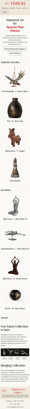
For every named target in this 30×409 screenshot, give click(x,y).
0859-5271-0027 (18, 401)
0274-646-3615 (15, 404)
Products (12, 8)
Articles (25, 8)
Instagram (9, 401)
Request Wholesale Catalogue (15, 49)
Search (5, 12)
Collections (4, 8)
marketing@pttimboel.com (15, 407)
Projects (18, 8)
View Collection (15, 53)
